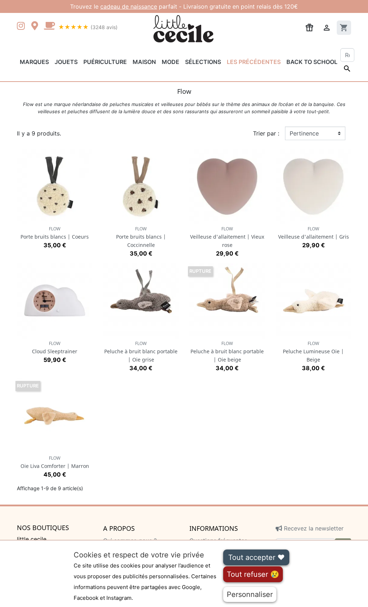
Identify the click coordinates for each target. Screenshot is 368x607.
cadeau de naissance (128, 6)
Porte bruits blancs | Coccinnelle (141, 237)
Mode (170, 61)
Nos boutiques (43, 528)
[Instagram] (22, 26)
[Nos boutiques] (36, 26)
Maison (144, 61)
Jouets (66, 61)
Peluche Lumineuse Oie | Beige (313, 351)
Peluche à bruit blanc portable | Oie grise (141, 351)
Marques (34, 61)
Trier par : (266, 133)
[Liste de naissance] (309, 27)
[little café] (49, 26)
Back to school (311, 61)
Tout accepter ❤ (256, 557)
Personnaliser (250, 594)
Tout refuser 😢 (253, 574)
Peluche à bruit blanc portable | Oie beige (227, 351)
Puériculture (105, 61)
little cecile (31, 539)
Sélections (203, 61)
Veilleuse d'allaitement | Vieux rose (227, 237)
